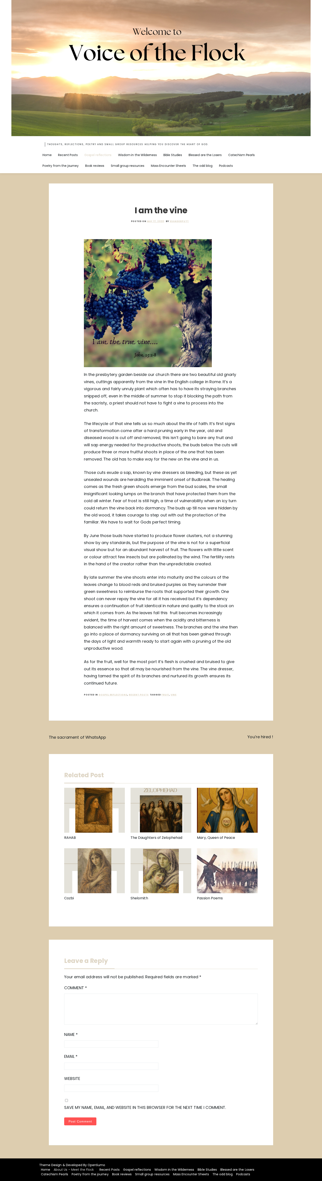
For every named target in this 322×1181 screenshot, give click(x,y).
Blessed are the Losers (205, 155)
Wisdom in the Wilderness (137, 155)
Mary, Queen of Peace (216, 837)
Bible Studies (172, 155)
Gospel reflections (97, 155)
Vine (174, 694)
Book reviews (94, 166)
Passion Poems (210, 898)
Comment (75, 988)
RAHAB (70, 837)
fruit (165, 694)
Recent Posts (68, 155)
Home (46, 155)
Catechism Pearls (241, 155)
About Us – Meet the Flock (74, 1169)
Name (71, 1034)
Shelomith (139, 898)
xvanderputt (179, 221)
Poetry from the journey (60, 166)
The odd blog (202, 166)
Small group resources (127, 166)
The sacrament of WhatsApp (77, 737)
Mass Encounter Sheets (168, 166)
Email (71, 1056)
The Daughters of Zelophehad (156, 837)
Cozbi (69, 898)
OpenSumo (96, 1165)
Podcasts (226, 166)
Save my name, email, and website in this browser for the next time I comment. (145, 1107)
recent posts (139, 694)
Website (72, 1078)
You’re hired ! (260, 737)
